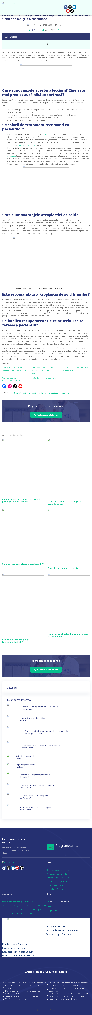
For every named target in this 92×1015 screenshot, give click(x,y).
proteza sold (64, 393)
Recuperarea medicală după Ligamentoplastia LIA (16, 640)
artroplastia (11, 156)
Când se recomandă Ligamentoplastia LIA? (23, 564)
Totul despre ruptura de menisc (44, 378)
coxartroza (35, 393)
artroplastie (17, 393)
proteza (54, 393)
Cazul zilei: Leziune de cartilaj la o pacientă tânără (64, 502)
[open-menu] (62, 9)
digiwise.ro (5, 958)
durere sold (45, 393)
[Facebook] (66, 7)
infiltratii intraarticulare (28, 145)
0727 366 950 (61, 849)
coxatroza (49, 134)
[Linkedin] (74, 7)
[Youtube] (68, 11)
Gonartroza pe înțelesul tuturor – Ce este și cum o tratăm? (68, 635)
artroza (26, 393)
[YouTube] (20, 386)
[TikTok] (15, 386)
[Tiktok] (72, 11)
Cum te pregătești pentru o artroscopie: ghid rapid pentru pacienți (44, 370)
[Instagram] (70, 7)
